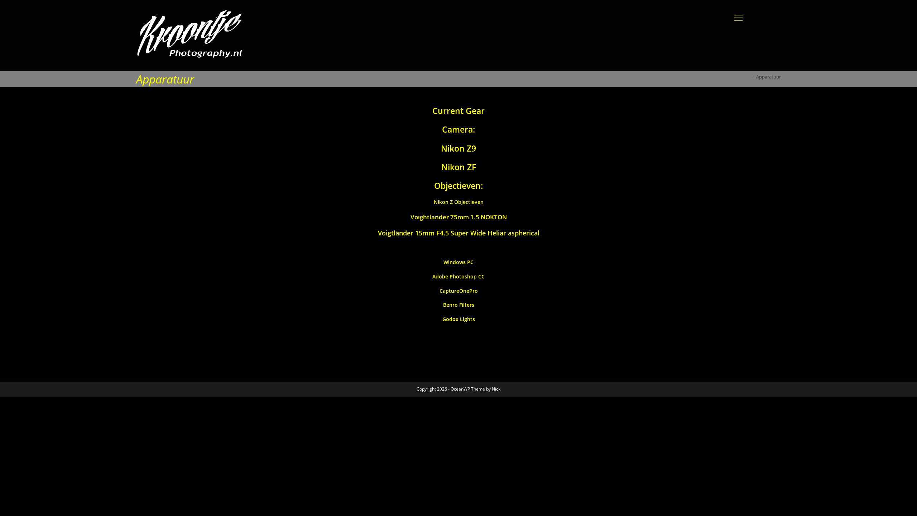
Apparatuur (768, 76)
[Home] (747, 76)
